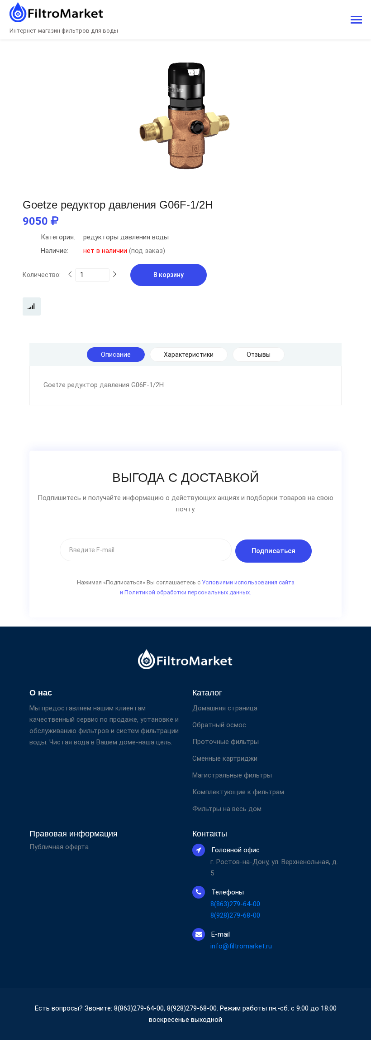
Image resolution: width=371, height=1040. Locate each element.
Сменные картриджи (224, 758)
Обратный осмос (219, 725)
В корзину (168, 274)
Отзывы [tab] (259, 354)
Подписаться (273, 551)
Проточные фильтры (225, 742)
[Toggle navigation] (356, 20)
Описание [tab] (116, 354)
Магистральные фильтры (232, 775)
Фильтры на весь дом (227, 809)
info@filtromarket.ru (241, 946)
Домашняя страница (224, 708)
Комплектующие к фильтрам (238, 792)
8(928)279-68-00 (235, 915)
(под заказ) (103, 251)
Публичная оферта (59, 847)
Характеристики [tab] (189, 354)
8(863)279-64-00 (235, 904)
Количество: (42, 274)
